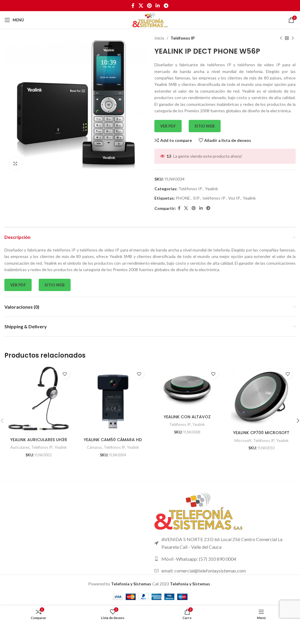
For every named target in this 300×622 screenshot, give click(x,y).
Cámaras (94, 447)
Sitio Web (205, 126)
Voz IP (234, 198)
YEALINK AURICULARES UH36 (38, 440)
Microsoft (242, 440)
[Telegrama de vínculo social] (166, 5)
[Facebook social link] (133, 5)
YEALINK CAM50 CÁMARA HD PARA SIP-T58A (113, 442)
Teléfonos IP (183, 37)
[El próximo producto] (293, 38)
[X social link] (141, 5)
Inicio (159, 37)
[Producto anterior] (281, 38)
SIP (196, 198)
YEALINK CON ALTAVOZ (187, 417)
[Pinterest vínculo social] (149, 5)
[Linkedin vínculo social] (158, 5)
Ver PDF (168, 126)
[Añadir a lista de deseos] (65, 374)
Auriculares (20, 447)
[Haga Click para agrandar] (15, 163)
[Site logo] (149, 19)
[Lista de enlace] (225, 559)
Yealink (211, 188)
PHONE (183, 198)
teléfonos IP (213, 198)
